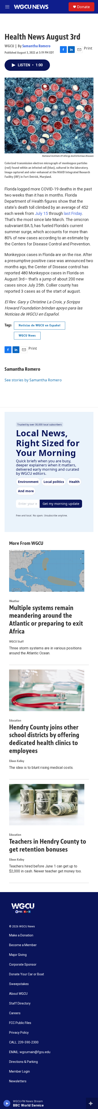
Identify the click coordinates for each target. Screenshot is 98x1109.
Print (88, 48)
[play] (7, 1103)
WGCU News (27, 335)
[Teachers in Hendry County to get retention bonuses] (46, 805)
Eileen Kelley (16, 761)
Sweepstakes (19, 984)
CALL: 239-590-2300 (24, 1042)
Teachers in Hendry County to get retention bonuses (47, 845)
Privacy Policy (19, 1032)
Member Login (19, 1071)
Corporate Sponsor (22, 964)
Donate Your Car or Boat (26, 974)
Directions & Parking (23, 1062)
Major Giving (18, 955)
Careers (15, 1013)
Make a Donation (21, 935)
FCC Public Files (20, 1023)
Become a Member (23, 945)
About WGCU (18, 993)
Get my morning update (61, 503)
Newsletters (17, 1081)
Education (15, 720)
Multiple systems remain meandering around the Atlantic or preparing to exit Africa (46, 619)
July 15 (41, 213)
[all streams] (92, 1103)
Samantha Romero (36, 46)
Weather (14, 601)
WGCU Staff (16, 642)
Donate (83, 7)
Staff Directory (20, 1003)
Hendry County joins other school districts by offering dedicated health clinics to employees (44, 739)
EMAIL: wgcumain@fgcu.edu (29, 1052)
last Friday (72, 213)
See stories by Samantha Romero (33, 380)
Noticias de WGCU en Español (39, 325)
